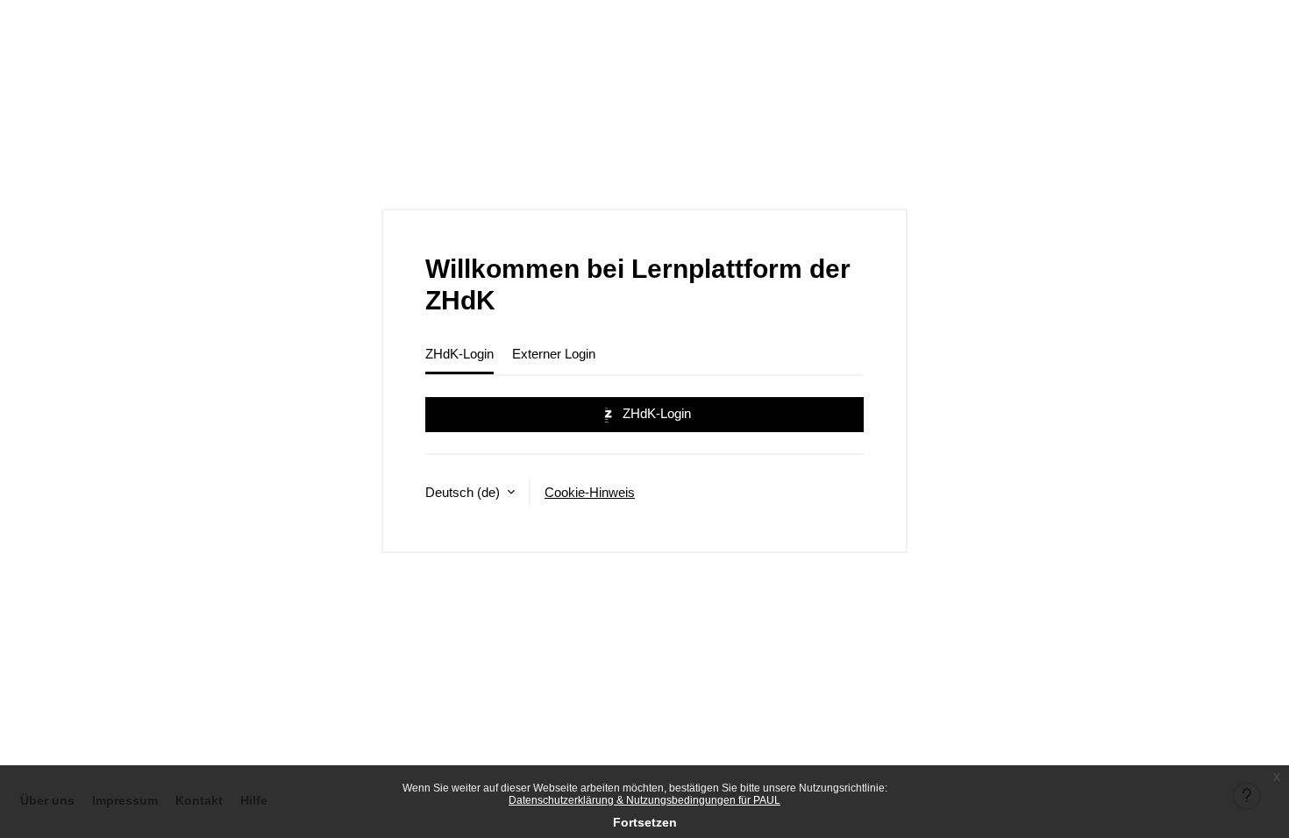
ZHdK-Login (655, 413)
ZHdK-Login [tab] (459, 353)
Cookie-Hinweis (590, 492)
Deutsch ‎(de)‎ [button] (464, 492)
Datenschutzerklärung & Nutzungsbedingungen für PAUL (644, 800)
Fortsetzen (645, 822)
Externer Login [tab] (553, 353)
